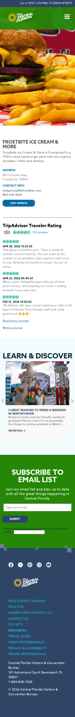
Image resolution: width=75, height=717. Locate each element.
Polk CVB (15, 606)
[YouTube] (48, 566)
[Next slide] (72, 401)
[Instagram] (39, 566)
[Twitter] (20, 566)
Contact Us (18, 618)
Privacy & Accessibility (27, 648)
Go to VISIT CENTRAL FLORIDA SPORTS (46, 3)
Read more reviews (16, 321)
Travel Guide (19, 636)
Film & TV (15, 624)
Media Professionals (26, 642)
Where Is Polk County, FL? (30, 612)
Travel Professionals (27, 654)
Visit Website (18, 203)
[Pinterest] (29, 566)
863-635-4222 (12, 195)
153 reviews (40, 232)
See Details (15, 430)
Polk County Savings (26, 601)
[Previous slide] (2, 401)
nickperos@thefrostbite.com (22, 191)
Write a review (12, 328)
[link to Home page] (20, 27)
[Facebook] (11, 566)
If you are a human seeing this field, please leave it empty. (36, 530)
